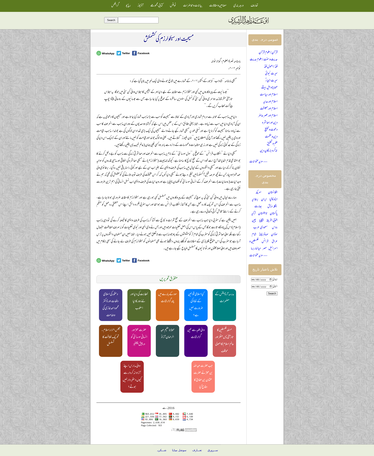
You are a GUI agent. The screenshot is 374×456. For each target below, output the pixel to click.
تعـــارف (197, 450)
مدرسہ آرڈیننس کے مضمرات (224, 298)
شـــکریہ (161, 450)
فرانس (265, 241)
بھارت (258, 206)
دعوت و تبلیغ (271, 130)
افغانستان (273, 192)
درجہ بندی (238, 6)
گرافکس (115, 6)
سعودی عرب (260, 227)
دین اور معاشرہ (270, 123)
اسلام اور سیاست (269, 95)
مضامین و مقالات (217, 6)
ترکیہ (253, 213)
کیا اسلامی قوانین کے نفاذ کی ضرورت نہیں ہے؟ (196, 305)
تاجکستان (263, 213)
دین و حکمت (271, 137)
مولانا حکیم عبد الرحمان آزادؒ (167, 334)
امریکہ (258, 192)
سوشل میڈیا (179, 450)
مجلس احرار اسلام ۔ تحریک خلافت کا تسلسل (110, 337)
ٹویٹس (173, 6)
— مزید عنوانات (258, 162)
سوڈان (274, 234)
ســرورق (213, 450)
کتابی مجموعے (156, 6)
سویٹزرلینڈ (263, 234)
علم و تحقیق (272, 144)
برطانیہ (255, 199)
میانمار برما (256, 248)
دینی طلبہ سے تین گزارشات (196, 334)
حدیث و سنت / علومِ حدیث (264, 59)
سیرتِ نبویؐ (271, 74)
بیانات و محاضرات (192, 6)
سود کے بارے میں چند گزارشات (167, 298)
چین (254, 220)
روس (275, 227)
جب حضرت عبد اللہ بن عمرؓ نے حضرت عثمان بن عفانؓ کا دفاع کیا (203, 377)
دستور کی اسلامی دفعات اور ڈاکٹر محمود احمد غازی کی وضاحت (110, 305)
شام (254, 234)
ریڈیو (128, 6)
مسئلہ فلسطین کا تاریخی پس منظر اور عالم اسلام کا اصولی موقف (224, 341)
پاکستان (274, 213)
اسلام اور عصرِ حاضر (268, 116)
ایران (264, 199)
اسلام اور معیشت (269, 109)
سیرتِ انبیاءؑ (271, 81)
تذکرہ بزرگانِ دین (269, 151)
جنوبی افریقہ (272, 220)
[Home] (248, 24)
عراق (275, 241)
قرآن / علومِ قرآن (268, 52)
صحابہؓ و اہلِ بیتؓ (269, 88)
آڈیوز (140, 6)
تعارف (254, 6)
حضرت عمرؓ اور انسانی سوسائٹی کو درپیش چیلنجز (139, 337)
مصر (265, 248)
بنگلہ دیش (272, 206)
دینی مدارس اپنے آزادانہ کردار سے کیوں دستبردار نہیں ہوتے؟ (132, 377)
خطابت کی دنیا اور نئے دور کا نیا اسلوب (139, 301)
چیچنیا (261, 220)
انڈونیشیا (273, 199)
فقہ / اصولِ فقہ (271, 67)
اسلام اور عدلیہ (270, 102)
